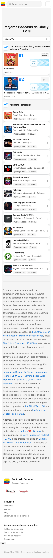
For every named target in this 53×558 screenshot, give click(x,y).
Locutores (8, 505)
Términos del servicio (13, 532)
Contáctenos (9, 539)
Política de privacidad (13, 529)
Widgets (7, 509)
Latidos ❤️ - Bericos (30, 431)
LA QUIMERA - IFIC (35, 406)
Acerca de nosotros (12, 536)
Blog (6, 512)
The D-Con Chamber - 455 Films (20, 343)
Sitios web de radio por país (16, 516)
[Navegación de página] (48, 4)
